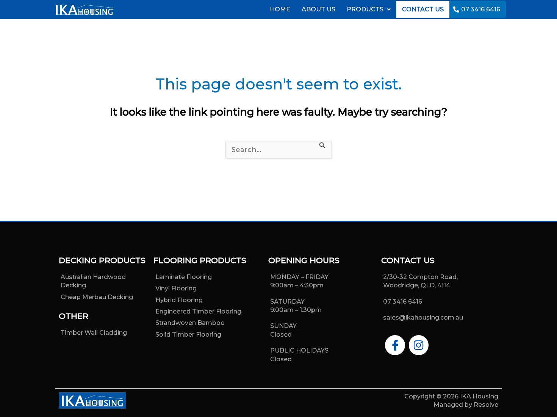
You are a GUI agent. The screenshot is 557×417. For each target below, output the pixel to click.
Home (280, 9)
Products (365, 9)
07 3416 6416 (480, 9)
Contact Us (423, 9)
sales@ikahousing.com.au (423, 317)
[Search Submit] (322, 145)
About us (318, 9)
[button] (368, 9)
